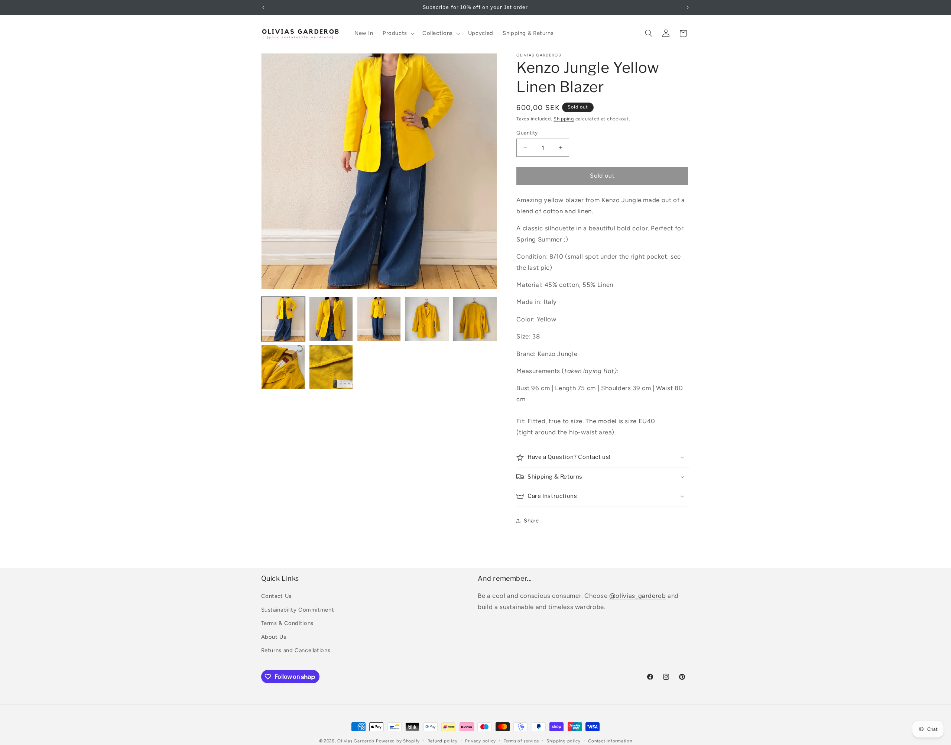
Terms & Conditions (287, 623)
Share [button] (531, 520)
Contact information (610, 741)
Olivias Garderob (355, 741)
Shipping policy (563, 741)
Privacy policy (480, 741)
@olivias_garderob (637, 595)
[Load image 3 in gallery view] (379, 319)
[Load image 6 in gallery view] (283, 367)
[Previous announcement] (263, 7)
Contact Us (276, 596)
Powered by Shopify (398, 741)
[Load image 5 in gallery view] (475, 319)
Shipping (564, 118)
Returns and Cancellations (296, 650)
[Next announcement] (687, 7)
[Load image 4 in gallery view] (427, 319)
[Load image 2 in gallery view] (331, 319)
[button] (398, 33)
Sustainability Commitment (297, 609)
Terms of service (521, 741)
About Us (273, 636)
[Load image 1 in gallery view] (283, 319)
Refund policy (443, 741)
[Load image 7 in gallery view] (331, 367)
